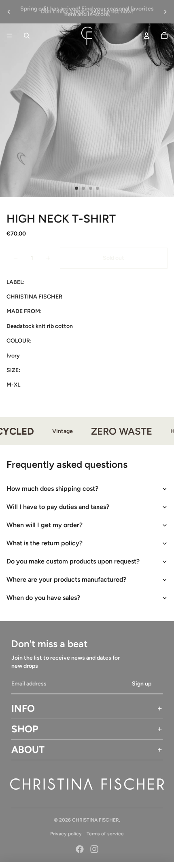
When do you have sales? (43, 597)
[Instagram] (94, 849)
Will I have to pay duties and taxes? (57, 507)
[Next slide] (165, 12)
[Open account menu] (146, 35)
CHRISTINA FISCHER (95, 820)
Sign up (141, 683)
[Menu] (9, 35)
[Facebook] (80, 849)
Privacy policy (66, 834)
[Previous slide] (9, 12)
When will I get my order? (44, 525)
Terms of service (105, 834)
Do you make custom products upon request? (73, 561)
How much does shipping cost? (52, 488)
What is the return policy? (44, 543)
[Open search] (27, 35)
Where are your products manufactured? (66, 579)
